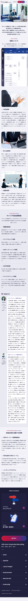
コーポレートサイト (5, 590)
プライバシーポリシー (16, 590)
